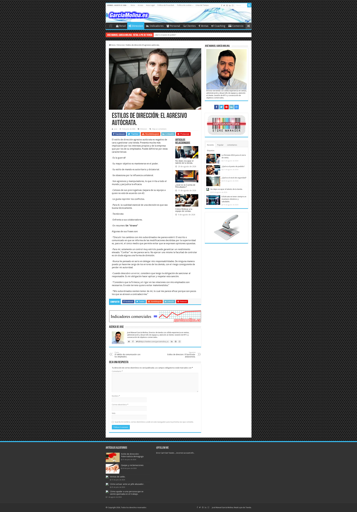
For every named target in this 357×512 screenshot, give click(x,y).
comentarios (232, 145)
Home (110, 25)
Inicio (133, 5)
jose (115, 129)
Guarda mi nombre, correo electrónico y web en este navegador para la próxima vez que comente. (154, 422)
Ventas (204, 25)
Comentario (117, 371)
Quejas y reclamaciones (132, 465)
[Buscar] (249, 5)
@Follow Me (162, 447)
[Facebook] (221, 5)
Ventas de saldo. (117, 476)
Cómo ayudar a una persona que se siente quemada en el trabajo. (126, 492)
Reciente (210, 145)
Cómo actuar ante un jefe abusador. (127, 484)
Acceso (140, 5)
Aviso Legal (150, 5)
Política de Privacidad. (165, 5)
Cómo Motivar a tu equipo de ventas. (183, 210)
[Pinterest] (227, 5)
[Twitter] (224, 5)
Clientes (191, 25)
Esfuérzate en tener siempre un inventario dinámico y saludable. (234, 199)
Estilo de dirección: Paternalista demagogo (132, 455)
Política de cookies (184, 5)
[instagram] (232, 5)
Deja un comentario (159, 129)
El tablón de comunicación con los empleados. (127, 355)
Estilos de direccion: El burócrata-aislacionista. (181, 355)
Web (113, 413)
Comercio (237, 25)
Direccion (137, 25)
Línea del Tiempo (202, 5)
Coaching (220, 25)
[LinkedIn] (230, 5)
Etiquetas (210, 150)
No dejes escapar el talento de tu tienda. (184, 162)
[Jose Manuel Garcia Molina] (129, 14)
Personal (175, 25)
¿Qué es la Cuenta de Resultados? (185, 186)
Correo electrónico (120, 405)
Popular (220, 145)
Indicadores (156, 25)
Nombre (116, 396)
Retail (122, 25)
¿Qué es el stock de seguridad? (234, 178)
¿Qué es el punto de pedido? (165, 35)
